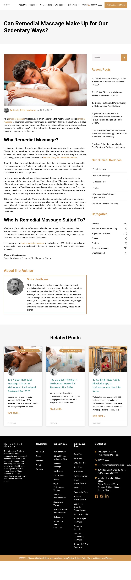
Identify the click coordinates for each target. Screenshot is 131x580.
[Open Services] (49, 4)
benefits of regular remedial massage (60, 157)
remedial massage (16, 119)
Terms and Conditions (96, 558)
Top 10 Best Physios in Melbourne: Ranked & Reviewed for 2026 (63, 383)
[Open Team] (36, 4)
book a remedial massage (32, 243)
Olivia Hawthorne (37, 279)
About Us (23, 5)
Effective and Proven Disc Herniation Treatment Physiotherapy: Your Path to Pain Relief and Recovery (109, 133)
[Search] (124, 57)
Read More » (14, 413)
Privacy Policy (80, 558)
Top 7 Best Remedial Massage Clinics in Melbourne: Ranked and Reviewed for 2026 (109, 81)
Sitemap (109, 558)
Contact (85, 5)
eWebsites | (70, 558)
